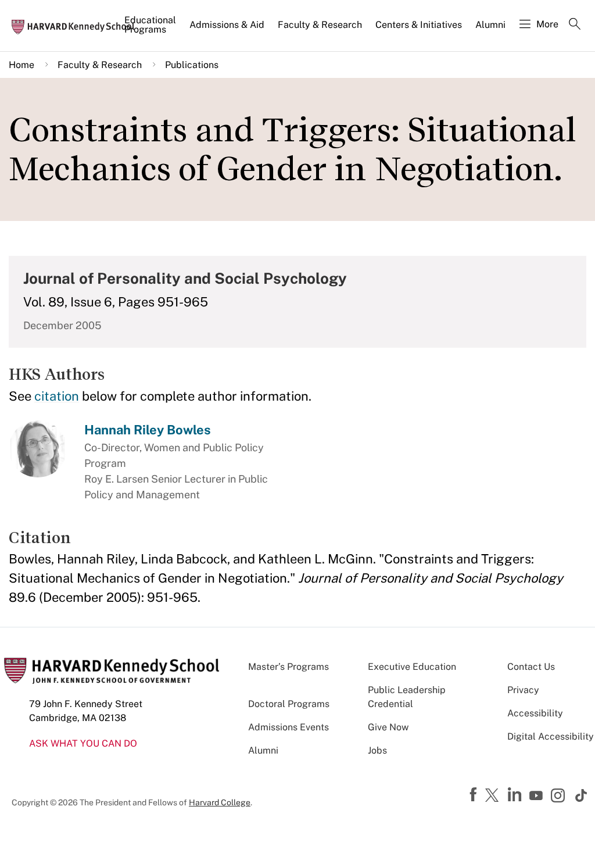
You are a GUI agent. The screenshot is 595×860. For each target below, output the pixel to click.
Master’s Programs (288, 666)
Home (21, 64)
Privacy (523, 689)
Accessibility (535, 713)
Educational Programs (150, 25)
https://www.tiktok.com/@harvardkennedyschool (581, 795)
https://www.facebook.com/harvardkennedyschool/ (474, 795)
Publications (191, 64)
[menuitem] (151, 30)
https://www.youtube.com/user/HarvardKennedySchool (537, 796)
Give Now (388, 727)
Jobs (377, 750)
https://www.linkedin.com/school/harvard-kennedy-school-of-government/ (516, 795)
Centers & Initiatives (418, 24)
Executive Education (412, 666)
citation (56, 396)
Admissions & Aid (226, 24)
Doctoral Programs (288, 703)
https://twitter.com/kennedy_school (494, 796)
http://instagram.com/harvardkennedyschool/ (559, 796)
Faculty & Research (320, 24)
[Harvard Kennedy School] (77, 26)
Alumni (490, 24)
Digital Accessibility (550, 736)
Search (574, 25)
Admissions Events (288, 727)
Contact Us (531, 666)
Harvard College (219, 802)
